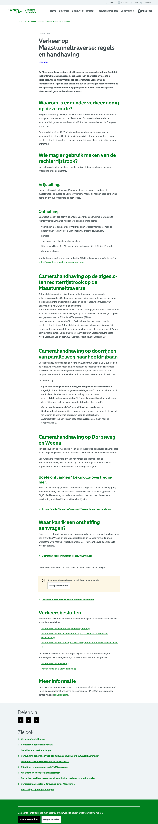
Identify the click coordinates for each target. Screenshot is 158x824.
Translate (146, 3)
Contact (124, 3)
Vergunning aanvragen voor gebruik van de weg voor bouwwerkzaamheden (60, 756)
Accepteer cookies (58, 585)
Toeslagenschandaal (108, 11)
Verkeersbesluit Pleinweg (55, 663)
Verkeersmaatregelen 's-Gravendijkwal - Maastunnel (48, 784)
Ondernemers (127, 11)
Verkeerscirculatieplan (33, 739)
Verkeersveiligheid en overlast (37, 744)
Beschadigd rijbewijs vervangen (37, 789)
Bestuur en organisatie (83, 11)
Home (53, 11)
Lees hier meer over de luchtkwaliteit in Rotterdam (68, 599)
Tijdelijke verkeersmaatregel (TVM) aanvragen (45, 767)
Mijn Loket (144, 11)
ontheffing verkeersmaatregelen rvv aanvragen (62, 262)
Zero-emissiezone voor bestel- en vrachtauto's (45, 761)
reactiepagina (61, 695)
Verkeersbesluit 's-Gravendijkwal (58, 669)
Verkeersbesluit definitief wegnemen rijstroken (65, 628)
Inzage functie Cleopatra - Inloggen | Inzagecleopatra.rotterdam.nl (76, 509)
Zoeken (113, 3)
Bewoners (64, 11)
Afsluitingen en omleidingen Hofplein (40, 773)
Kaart (134, 3)
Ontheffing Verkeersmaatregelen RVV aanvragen (67, 556)
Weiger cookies (51, 819)
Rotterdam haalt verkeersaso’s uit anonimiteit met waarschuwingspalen (58, 778)
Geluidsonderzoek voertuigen (36, 750)
